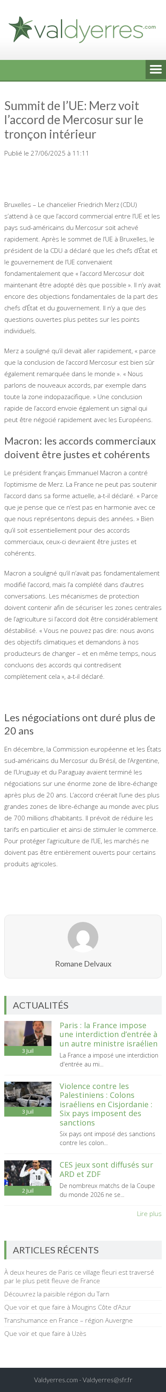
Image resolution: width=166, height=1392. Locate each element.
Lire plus (149, 1213)
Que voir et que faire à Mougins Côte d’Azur (67, 1307)
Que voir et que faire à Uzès (45, 1333)
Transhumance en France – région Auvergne (68, 1320)
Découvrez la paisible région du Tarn (56, 1294)
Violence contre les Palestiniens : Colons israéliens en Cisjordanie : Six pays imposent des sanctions (106, 1104)
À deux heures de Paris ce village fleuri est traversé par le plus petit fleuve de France (79, 1276)
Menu (156, 70)
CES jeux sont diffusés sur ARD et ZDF (106, 1169)
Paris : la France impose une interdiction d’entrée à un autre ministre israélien (108, 1034)
